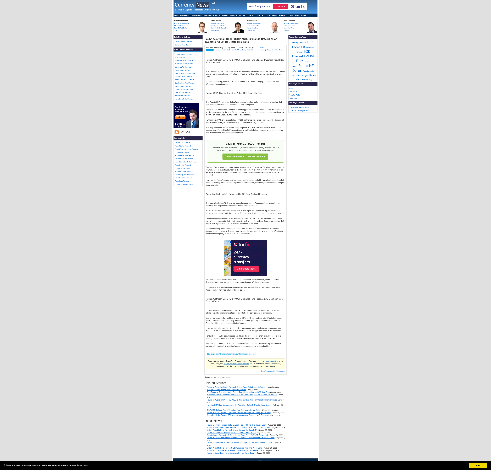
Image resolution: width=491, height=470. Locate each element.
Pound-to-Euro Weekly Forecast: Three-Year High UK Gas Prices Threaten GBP (254, 26)
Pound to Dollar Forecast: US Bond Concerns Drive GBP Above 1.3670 (235, 450)
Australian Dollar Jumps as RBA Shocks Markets (226, 389)
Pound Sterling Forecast (183, 54)
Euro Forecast (180, 57)
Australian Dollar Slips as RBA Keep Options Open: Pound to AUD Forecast (237, 415)
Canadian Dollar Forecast (184, 76)
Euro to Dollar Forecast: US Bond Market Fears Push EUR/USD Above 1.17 (181, 26)
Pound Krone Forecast (183, 165)
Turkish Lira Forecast (182, 96)
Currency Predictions (212, 15)
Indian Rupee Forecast (183, 86)
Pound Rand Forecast (182, 168)
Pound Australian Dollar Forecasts (275, 371)
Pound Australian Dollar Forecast (186, 149)
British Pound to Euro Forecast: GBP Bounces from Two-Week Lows (234, 448)
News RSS (293, 98)
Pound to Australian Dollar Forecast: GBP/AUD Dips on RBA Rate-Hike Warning (239, 412)
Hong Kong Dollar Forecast (184, 99)
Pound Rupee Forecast (183, 171)
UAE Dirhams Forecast (183, 92)
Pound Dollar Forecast (183, 146)
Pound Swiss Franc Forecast (185, 155)
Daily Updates (197, 15)
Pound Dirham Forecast (183, 178)
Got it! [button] (478, 465)
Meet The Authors (295, 95)
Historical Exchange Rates (299, 110)
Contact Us (293, 92)
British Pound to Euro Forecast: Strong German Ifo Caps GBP (232, 430)
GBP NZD (242, 15)
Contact (304, 15)
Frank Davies (216, 20)
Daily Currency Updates (183, 41)
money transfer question (268, 361)
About (297, 15)
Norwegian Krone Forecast (184, 80)
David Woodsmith (181, 20)
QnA (291, 15)
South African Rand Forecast (185, 83)
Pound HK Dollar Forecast (184, 184)
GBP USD (233, 15)
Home (176, 15)
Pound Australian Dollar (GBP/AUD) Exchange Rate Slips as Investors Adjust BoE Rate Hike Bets (248, 50)
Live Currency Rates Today (299, 107)
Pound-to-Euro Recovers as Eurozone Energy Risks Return (231, 453)
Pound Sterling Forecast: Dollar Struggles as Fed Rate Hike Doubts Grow (236, 425)
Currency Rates (271, 15)
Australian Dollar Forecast (184, 64)
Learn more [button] (82, 465)
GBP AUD (251, 15)
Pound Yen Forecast (182, 152)
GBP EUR (225, 15)
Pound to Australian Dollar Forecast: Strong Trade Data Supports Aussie (236, 387)
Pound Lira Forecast (182, 181)
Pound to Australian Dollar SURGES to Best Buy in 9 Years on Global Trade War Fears (242, 399)
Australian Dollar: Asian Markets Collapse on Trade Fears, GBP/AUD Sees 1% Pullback (242, 394)
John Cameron (289, 20)
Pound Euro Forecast (182, 143)
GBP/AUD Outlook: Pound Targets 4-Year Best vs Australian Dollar (234, 410)
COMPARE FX (185, 15)
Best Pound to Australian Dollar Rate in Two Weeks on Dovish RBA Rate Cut (238, 392)
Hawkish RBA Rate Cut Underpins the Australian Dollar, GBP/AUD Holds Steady (239, 405)
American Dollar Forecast (184, 60)
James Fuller (252, 20)
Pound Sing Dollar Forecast (184, 174)
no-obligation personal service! (236, 363)
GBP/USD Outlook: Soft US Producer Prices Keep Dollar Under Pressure (290, 26)
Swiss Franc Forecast (182, 70)
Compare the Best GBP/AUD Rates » (245, 156)
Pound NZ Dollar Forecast (184, 158)
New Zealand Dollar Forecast (185, 73)
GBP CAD (260, 15)
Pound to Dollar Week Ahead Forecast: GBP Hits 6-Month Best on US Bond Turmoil (218, 26)
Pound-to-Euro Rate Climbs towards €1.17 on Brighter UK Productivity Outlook (238, 427)
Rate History (283, 15)
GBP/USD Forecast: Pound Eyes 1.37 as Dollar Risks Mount (231, 432)
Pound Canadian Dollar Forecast (186, 162)
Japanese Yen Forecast (183, 67)
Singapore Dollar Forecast (184, 89)
